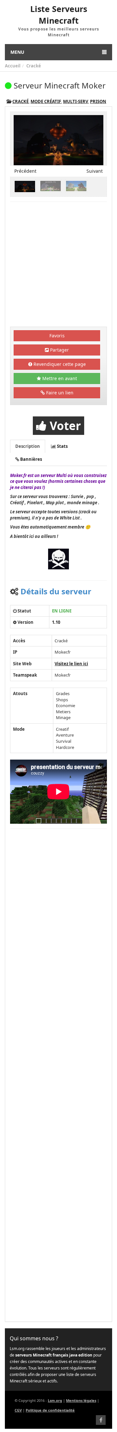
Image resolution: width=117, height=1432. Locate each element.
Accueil (12, 66)
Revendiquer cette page (59, 364)
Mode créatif (46, 101)
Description (27, 446)
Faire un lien (59, 393)
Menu (17, 52)
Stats (62, 446)
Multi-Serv (75, 101)
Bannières (30, 459)
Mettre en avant (59, 378)
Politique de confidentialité (50, 1410)
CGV (18, 1410)
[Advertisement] (58, 265)
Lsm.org (55, 1400)
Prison (98, 101)
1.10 (56, 622)
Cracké (33, 66)
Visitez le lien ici (71, 664)
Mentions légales (81, 1400)
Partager (59, 350)
